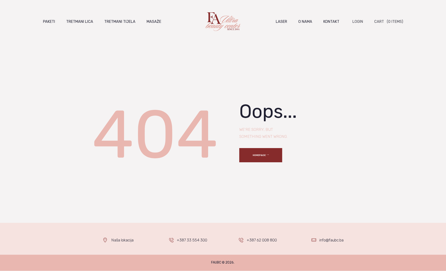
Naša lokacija (122, 240)
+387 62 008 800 (262, 240)
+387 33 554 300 (192, 240)
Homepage (259, 155)
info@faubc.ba (331, 240)
